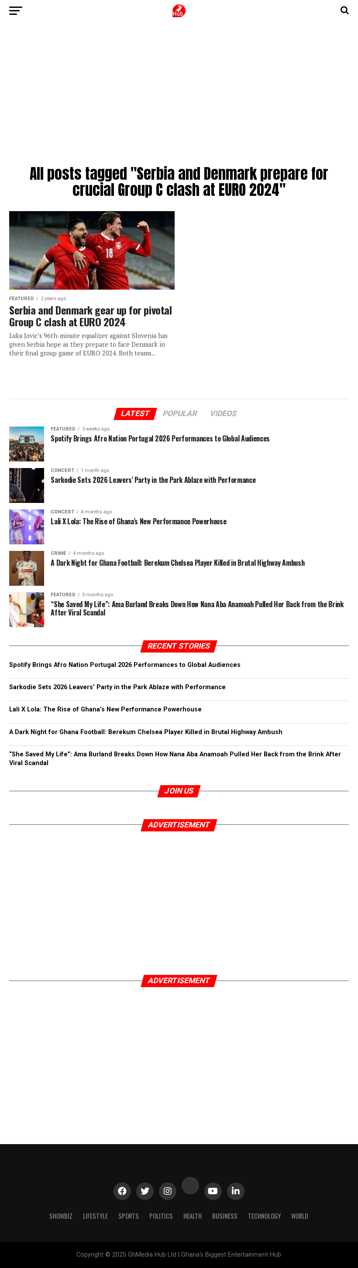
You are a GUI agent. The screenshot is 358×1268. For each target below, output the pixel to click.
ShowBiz (60, 1215)
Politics (161, 1215)
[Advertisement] (178, 96)
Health (192, 1215)
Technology (264, 1215)
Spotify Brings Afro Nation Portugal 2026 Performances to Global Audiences (125, 665)
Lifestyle (95, 1215)
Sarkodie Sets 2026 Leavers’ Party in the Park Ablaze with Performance (117, 687)
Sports (128, 1215)
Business (225, 1215)
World (299, 1215)
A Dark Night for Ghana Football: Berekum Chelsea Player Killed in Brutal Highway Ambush (145, 732)
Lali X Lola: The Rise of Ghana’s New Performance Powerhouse (105, 709)
